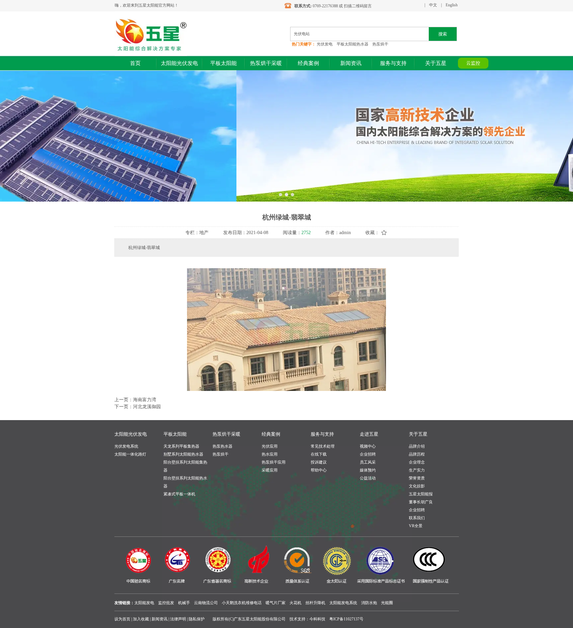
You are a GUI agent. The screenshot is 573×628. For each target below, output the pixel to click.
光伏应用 (270, 446)
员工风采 (368, 462)
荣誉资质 (417, 478)
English (452, 5)
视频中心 (368, 446)
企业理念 (417, 462)
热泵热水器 (222, 446)
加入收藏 (141, 619)
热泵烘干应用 (274, 462)
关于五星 (418, 434)
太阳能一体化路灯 (130, 454)
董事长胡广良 (421, 502)
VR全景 (415, 526)
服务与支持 (322, 434)
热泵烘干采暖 (226, 434)
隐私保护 (197, 619)
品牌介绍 (417, 446)
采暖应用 (270, 470)
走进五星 (369, 434)
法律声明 (178, 619)
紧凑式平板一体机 (179, 494)
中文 (433, 5)
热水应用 (270, 454)
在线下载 (319, 454)
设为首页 (122, 619)
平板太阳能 (175, 434)
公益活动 (368, 478)
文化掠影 (417, 486)
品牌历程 (417, 454)
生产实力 (417, 470)
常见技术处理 (323, 446)
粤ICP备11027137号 (346, 619)
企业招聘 (368, 454)
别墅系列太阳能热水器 (183, 454)
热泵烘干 (220, 454)
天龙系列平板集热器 (181, 446)
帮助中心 (319, 470)
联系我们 (417, 518)
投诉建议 (319, 462)
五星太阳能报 (421, 494)
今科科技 (317, 619)
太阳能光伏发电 (130, 434)
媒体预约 (368, 470)
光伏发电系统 (126, 446)
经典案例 (271, 434)
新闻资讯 (159, 619)
